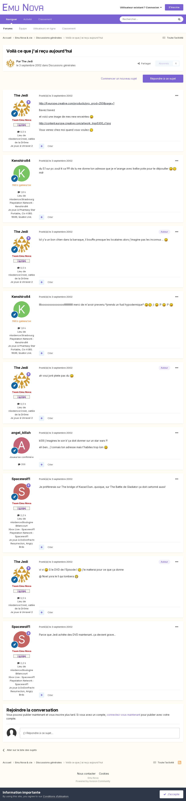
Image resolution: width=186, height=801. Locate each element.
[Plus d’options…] (176, 95)
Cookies (104, 773)
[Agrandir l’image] (91, 116)
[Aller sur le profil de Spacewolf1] (21, 491)
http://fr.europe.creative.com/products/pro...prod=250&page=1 (76, 103)
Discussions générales (62, 65)
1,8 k (23, 192)
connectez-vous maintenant (123, 714)
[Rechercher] (179, 19)
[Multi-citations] (41, 146)
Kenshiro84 (21, 160)
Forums (8, 28)
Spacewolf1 (21, 479)
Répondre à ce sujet (163, 78)
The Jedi (27, 61)
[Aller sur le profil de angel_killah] (21, 445)
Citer (50, 146)
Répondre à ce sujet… (39, 733)
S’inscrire (174, 7)
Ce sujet (165, 19)
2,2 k (23, 515)
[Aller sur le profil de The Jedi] (10, 63)
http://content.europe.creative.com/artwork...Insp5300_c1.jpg (75, 123)
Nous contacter (86, 773)
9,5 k (23, 131)
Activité (27, 19)
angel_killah (21, 433)
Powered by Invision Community (93, 781)
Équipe (23, 28)
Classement (69, 28)
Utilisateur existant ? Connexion (140, 7)
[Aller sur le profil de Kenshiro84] (21, 173)
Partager (145, 63)
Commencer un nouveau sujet (119, 78)
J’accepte (172, 794)
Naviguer (11, 19)
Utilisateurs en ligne (44, 28)
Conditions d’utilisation (55, 796)
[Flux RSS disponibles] (179, 762)
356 (22, 464)
